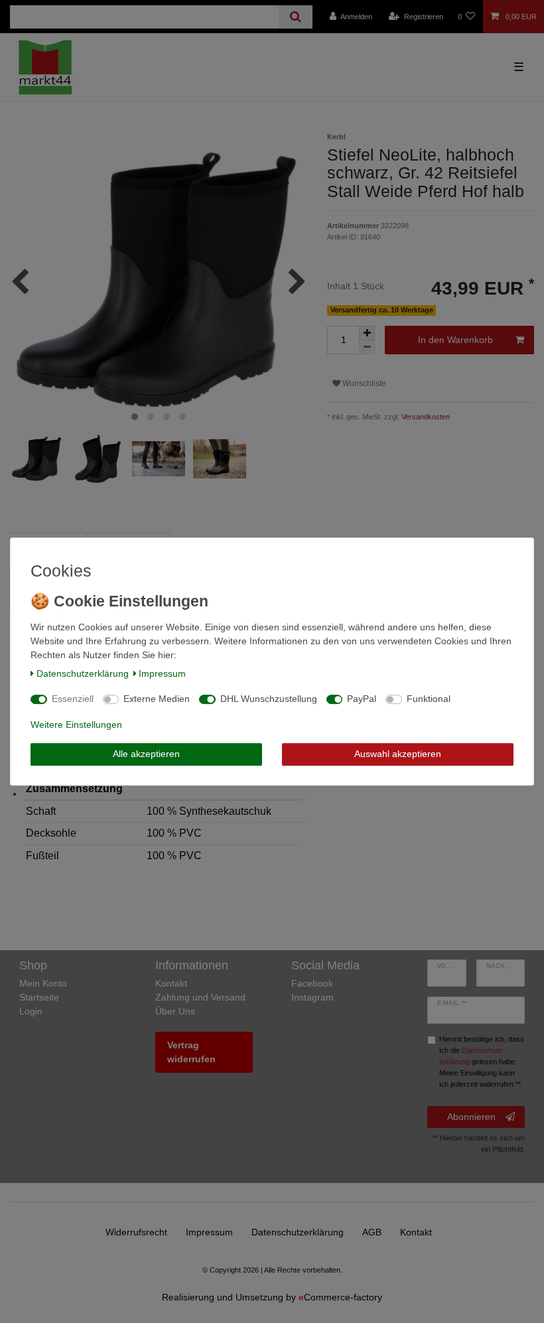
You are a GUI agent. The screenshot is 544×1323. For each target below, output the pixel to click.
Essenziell (73, 698)
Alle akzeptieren (146, 753)
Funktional (428, 698)
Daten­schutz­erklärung (82, 673)
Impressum (162, 673)
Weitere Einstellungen (76, 724)
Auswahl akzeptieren (397, 753)
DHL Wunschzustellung (268, 698)
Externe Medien (156, 698)
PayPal (361, 698)
